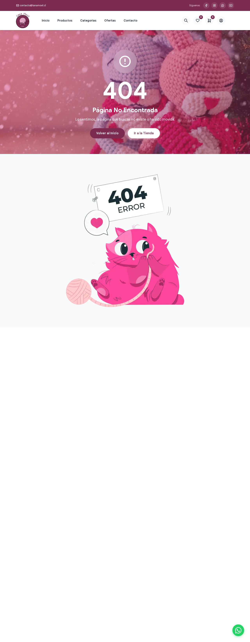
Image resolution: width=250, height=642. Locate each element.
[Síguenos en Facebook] (206, 5)
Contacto (130, 20)
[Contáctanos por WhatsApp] (223, 5)
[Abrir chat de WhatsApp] (238, 630)
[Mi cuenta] (221, 20)
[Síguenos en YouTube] (231, 5)
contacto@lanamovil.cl (33, 5)
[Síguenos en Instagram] (214, 5)
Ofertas (110, 20)
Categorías (88, 20)
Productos (64, 20)
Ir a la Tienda (144, 133)
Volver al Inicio (107, 133)
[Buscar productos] (185, 20)
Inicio (45, 20)
